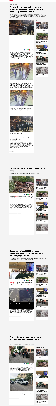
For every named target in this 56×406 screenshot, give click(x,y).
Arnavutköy (11, 14)
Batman (11, 341)
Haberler (11, 4)
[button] (11, 34)
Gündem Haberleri (15, 4)
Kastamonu (11, 173)
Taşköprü (16, 173)
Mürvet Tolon (21, 259)
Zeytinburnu (12, 258)
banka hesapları (11, 151)
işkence (31, 14)
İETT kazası (15, 316)
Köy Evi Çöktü (15, 213)
